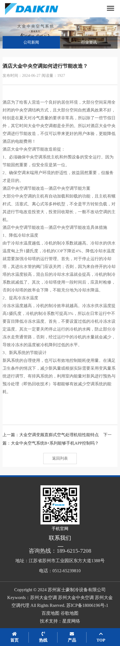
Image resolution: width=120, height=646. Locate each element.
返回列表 (60, 458)
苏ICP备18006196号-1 (87, 605)
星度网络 (71, 621)
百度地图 (50, 613)
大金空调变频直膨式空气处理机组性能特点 (59, 435)
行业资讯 (89, 42)
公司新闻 (31, 42)
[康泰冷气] (38, 8)
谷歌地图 (69, 613)
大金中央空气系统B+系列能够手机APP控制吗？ (55, 443)
